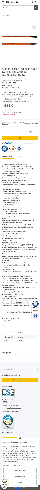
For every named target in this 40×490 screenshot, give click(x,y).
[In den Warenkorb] (3, 22)
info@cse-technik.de (14, 408)
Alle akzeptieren (20, 471)
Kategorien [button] (6, 353)
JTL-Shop (23, 487)
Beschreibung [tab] (8, 157)
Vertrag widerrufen (20, 380)
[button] (32, 2)
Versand (18, 112)
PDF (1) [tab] (20, 157)
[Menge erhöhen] (36, 132)
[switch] (4, 487)
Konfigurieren (20, 476)
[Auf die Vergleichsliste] (34, 27)
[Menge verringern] (4, 132)
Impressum (7, 465)
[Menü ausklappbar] (3, 1)
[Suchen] (36, 7)
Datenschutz (17, 465)
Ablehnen (20, 482)
